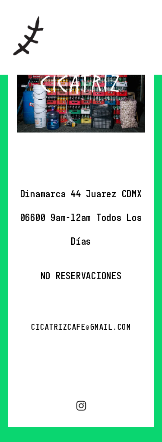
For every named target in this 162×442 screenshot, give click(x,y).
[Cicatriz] (81, 406)
